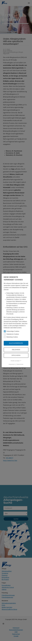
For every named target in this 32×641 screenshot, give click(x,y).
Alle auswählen (16, 343)
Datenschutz (20, 364)
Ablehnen (16, 349)
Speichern (16, 355)
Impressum (12, 364)
